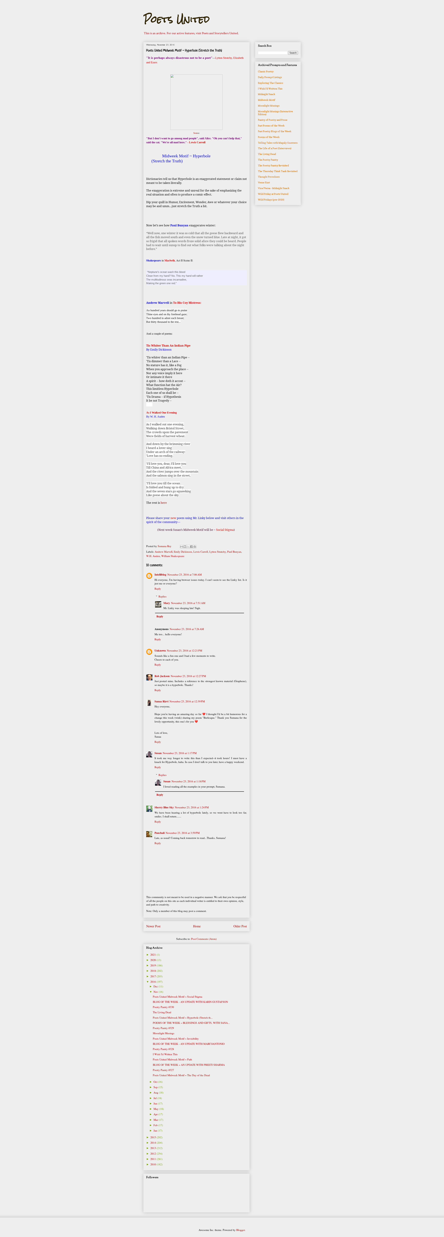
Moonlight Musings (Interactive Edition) (275, 113)
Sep (155, 1087)
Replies (162, 596)
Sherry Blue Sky (164, 807)
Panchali (160, 833)
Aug (156, 1092)
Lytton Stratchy (217, 551)
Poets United (176, 19)
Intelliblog (160, 574)
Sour (195, 132)
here (164, 503)
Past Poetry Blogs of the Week (274, 131)
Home (197, 926)
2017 (153, 976)
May (156, 1109)
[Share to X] (188, 546)
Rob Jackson (162, 676)
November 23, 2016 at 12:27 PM (188, 676)
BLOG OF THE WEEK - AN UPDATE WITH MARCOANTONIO (189, 1043)
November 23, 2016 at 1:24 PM (192, 807)
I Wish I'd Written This (165, 1054)
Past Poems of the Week (271, 125)
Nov (156, 991)
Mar (156, 1119)
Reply (158, 588)
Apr (155, 1114)
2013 (153, 1148)
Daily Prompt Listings (270, 77)
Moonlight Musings (163, 1033)
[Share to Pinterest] (195, 546)
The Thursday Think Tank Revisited (277, 171)
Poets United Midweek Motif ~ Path (172, 1059)
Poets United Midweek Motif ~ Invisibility (176, 1038)
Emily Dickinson (183, 551)
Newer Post (153, 926)
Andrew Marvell (163, 551)
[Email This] (181, 546)
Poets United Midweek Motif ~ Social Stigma (177, 996)
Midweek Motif (266, 99)
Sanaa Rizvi (161, 701)
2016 (153, 981)
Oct (155, 1081)
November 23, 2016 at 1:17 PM (180, 753)
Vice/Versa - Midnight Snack (273, 188)
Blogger (240, 1230)
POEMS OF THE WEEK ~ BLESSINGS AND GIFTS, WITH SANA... (191, 1023)
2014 (153, 1142)
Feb (155, 1125)
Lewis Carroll (200, 551)
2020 (153, 960)
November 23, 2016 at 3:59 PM (183, 833)
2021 (153, 954)
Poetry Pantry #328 (163, 1049)
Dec (156, 986)
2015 (153, 1137)
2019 (153, 965)
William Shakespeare (172, 556)
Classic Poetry (266, 71)
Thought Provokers (269, 176)
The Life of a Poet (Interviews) (274, 148)
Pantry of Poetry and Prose (272, 119)
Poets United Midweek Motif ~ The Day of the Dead (181, 1075)
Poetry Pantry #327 (163, 1070)
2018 (153, 970)
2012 (153, 1153)
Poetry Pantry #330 (163, 1007)
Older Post (240, 926)
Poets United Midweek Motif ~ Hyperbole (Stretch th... (183, 1017)
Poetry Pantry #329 (163, 1028)
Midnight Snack (266, 94)
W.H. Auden (153, 556)
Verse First (264, 182)
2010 (153, 1164)
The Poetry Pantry (268, 159)
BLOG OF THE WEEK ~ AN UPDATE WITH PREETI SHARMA (189, 1064)
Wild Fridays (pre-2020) (271, 199)
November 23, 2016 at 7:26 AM (187, 629)
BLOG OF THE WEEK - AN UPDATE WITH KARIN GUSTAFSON (190, 1002)
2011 (153, 1159)
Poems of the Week (269, 136)
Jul (155, 1098)
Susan (158, 753)
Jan (155, 1130)
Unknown (160, 650)
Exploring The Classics (270, 82)
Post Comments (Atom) (204, 939)
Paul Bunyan (234, 551)
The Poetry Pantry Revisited (273, 165)
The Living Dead (162, 1012)
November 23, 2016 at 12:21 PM (184, 650)
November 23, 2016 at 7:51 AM (188, 603)
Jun (155, 1103)
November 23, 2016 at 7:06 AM (184, 574)
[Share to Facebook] (191, 546)
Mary (166, 603)
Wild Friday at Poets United (273, 193)
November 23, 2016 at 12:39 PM (187, 701)
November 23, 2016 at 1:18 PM (189, 781)
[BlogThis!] (185, 546)
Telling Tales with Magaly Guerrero (278, 142)
